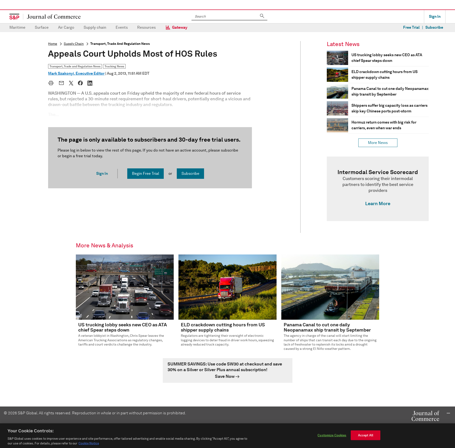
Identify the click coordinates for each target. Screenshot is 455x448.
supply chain (74, 44)
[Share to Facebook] (80, 83)
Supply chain (95, 27)
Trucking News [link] (114, 66)
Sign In (435, 16)
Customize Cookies (332, 435)
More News (378, 142)
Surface (42, 27)
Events (122, 27)
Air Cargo (66, 27)
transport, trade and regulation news (120, 44)
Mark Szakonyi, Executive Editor (76, 73)
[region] (227, 435)
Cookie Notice (88, 443)
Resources (146, 27)
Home (52, 44)
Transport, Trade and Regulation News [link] (75, 66)
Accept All (365, 435)
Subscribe (434, 27)
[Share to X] (71, 83)
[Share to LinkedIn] (90, 83)
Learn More (377, 203)
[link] (378, 189)
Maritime (17, 27)
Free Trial (411, 27)
